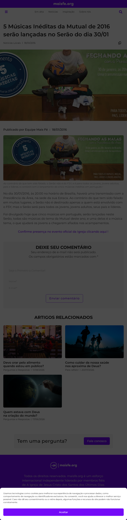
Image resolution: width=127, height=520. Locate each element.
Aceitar (63, 512)
